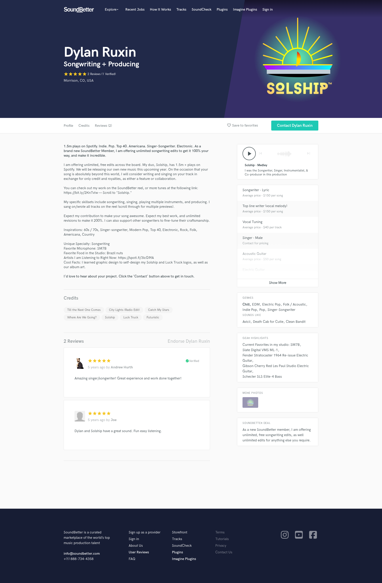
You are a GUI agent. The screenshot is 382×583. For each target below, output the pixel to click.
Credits (84, 126)
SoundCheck (201, 10)
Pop (262, 310)
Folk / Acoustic (294, 304)
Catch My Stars (158, 310)
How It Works (160, 10)
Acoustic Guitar (254, 254)
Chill (246, 304)
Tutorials (222, 539)
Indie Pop (250, 310)
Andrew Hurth (122, 367)
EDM (256, 304)
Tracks (181, 10)
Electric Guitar (254, 270)
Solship (110, 317)
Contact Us (223, 552)
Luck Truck (130, 317)
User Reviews (139, 552)
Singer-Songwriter (281, 310)
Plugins (222, 10)
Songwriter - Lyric (256, 190)
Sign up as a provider (144, 532)
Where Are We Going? (82, 317)
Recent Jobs (135, 10)
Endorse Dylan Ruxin (189, 341)
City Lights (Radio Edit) (124, 310)
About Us (136, 546)
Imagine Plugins (245, 10)
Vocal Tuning (252, 222)
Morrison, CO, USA (79, 81)
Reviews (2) (103, 126)
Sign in (267, 10)
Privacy (220, 546)
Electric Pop (271, 304)
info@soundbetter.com (82, 554)
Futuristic (153, 317)
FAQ (132, 559)
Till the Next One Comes (84, 310)
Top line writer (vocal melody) (265, 206)
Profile (68, 126)
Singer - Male (253, 238)
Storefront (179, 532)
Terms (220, 532)
